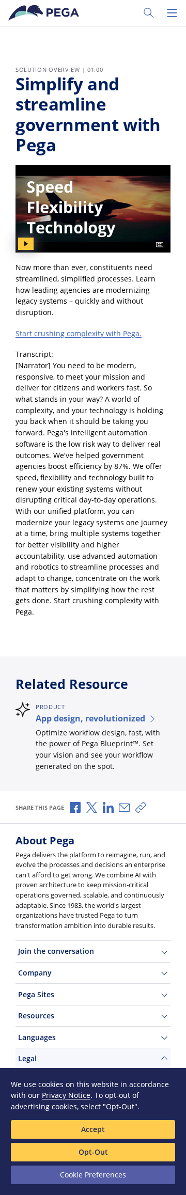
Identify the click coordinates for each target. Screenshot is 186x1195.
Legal (27, 1058)
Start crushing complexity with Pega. (79, 333)
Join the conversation (56, 951)
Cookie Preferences (93, 1175)
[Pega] (45, 13)
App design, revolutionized (90, 718)
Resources (36, 1015)
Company (35, 973)
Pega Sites (36, 994)
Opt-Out (93, 1152)
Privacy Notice (66, 1095)
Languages (37, 1037)
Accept (93, 1129)
